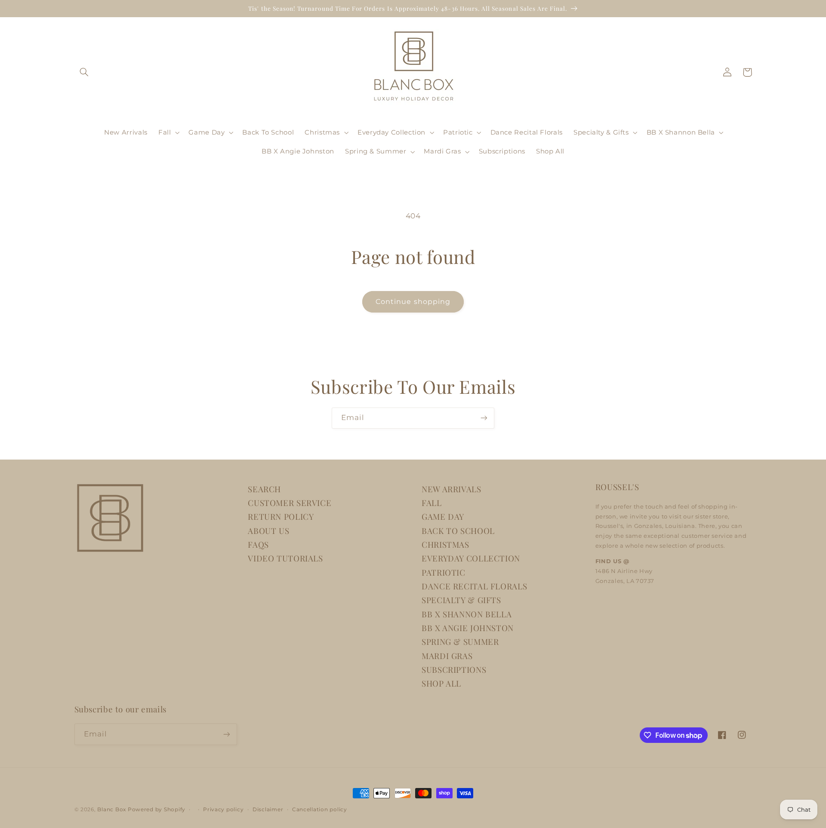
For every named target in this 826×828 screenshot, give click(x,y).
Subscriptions (454, 669)
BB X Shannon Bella (467, 614)
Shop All (441, 683)
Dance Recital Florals (474, 586)
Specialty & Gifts (461, 600)
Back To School (458, 530)
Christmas (445, 544)
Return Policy (281, 516)
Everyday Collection (471, 558)
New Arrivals (451, 489)
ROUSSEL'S (617, 486)
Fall (432, 502)
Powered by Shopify (156, 810)
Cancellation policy (319, 810)
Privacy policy (223, 810)
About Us (268, 530)
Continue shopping (413, 301)
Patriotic (443, 572)
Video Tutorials (285, 558)
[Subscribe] (484, 418)
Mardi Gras (447, 655)
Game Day (443, 516)
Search (264, 489)
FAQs (258, 544)
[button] (84, 72)
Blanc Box (111, 810)
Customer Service (289, 502)
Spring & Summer (460, 641)
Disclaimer (268, 810)
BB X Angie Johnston (468, 628)
